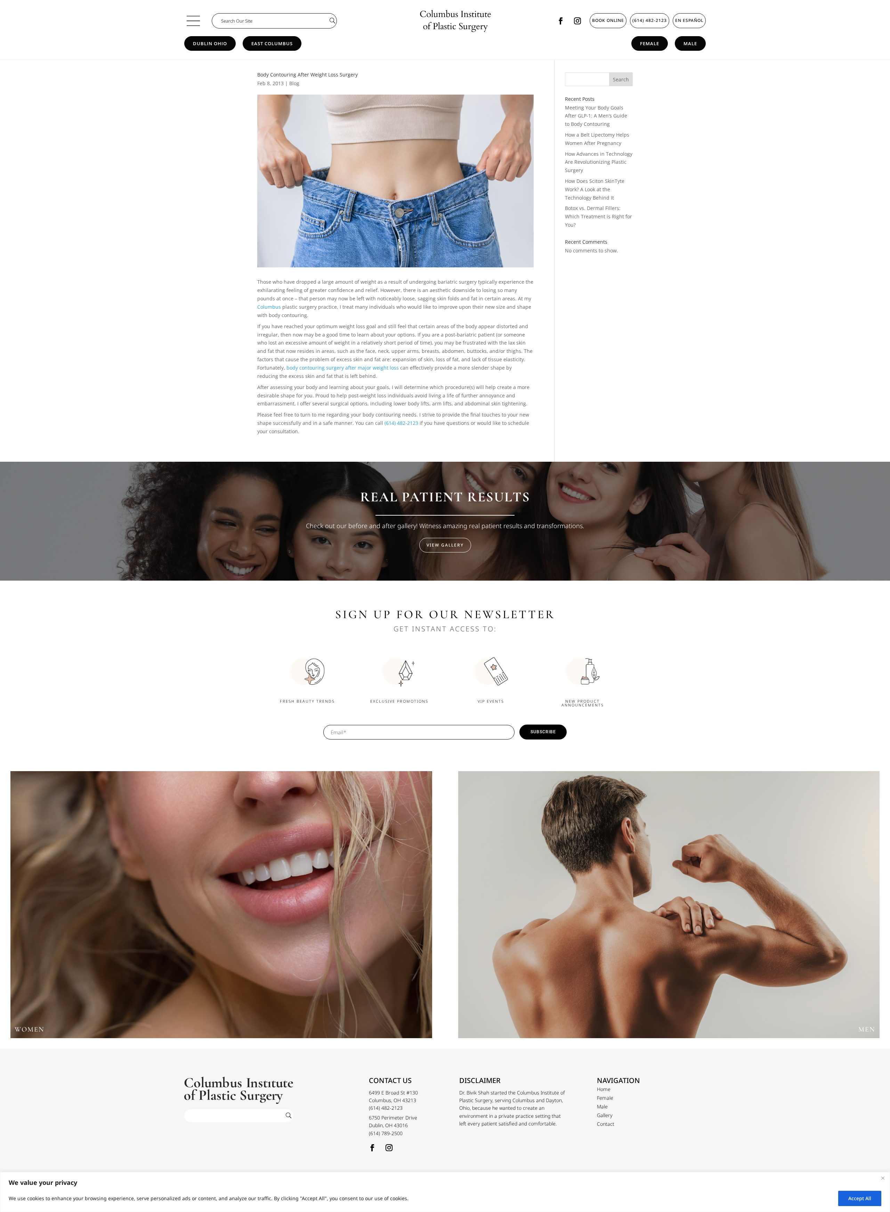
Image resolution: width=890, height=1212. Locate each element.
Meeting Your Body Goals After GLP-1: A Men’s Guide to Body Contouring (596, 116)
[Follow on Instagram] (577, 21)
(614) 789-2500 (386, 1133)
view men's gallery (668, 908)
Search (621, 79)
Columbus (269, 307)
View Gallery (445, 545)
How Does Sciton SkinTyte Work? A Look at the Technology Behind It (594, 189)
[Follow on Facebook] (561, 21)
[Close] (883, 1178)
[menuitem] (603, 1089)
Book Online (608, 20)
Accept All (859, 1198)
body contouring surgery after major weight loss (342, 367)
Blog (294, 83)
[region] (445, 1192)
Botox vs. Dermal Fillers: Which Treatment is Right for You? (598, 216)
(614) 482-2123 (649, 20)
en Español (689, 20)
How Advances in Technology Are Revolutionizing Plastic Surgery (598, 162)
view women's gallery (221, 908)
